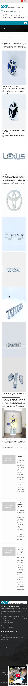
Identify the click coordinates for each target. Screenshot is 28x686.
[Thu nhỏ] (27, 665)
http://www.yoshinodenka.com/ (7, 662)
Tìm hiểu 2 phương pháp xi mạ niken (20, 504)
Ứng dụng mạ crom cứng (20, 456)
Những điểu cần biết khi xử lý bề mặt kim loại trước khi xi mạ (20, 551)
